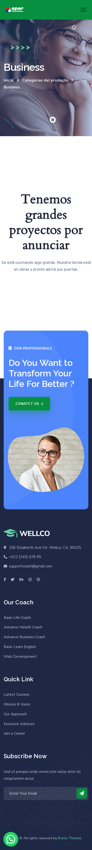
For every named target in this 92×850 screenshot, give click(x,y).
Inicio (8, 80)
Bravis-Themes (69, 838)
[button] (10, 839)
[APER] (15, 9)
